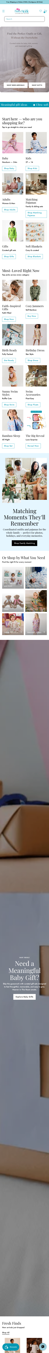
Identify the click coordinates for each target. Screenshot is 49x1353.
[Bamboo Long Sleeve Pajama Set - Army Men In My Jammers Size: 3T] (36, 290)
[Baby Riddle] (22, 11)
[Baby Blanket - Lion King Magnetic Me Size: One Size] (36, 230)
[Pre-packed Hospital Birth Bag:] (12, 334)
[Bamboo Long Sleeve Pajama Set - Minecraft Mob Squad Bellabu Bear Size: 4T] (12, 230)
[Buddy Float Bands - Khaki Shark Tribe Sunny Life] (36, 376)
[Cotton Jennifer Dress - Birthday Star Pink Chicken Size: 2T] (36, 334)
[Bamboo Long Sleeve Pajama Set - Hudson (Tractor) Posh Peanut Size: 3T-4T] (36, 142)
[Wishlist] (40, 11)
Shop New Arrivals (15, 85)
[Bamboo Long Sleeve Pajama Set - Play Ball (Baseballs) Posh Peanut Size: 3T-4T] (12, 420)
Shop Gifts (37, 85)
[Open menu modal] (3, 11)
